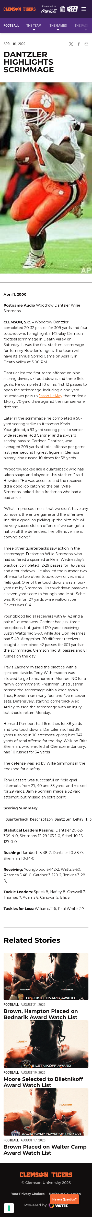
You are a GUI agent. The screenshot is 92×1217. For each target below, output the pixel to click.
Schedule (62, 9)
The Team (33, 25)
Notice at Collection (65, 1194)
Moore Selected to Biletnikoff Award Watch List (43, 1082)
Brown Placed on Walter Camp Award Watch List (45, 1150)
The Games (58, 25)
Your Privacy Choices (27, 1194)
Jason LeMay (50, 396)
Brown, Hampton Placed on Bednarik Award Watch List (41, 1014)
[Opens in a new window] (72, 9)
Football (11, 1005)
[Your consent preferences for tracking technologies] (9, 1208)
